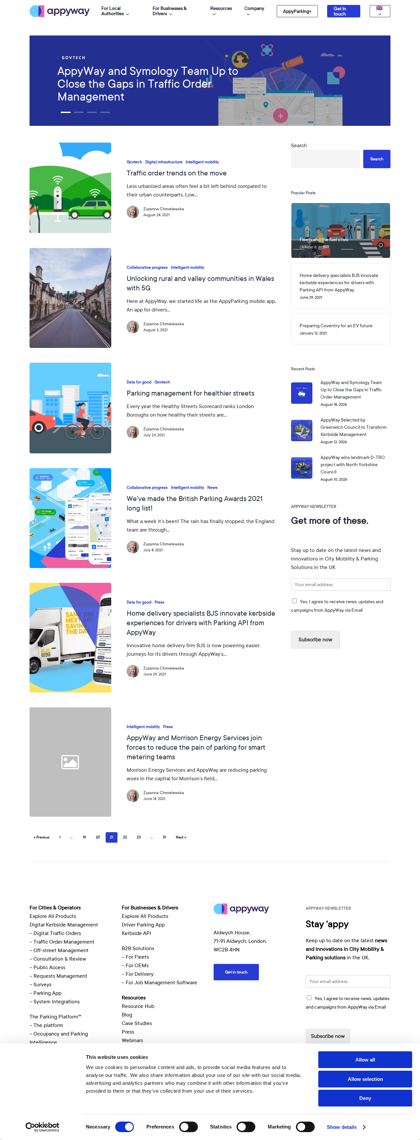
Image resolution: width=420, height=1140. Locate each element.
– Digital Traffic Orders (55, 933)
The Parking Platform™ (55, 1017)
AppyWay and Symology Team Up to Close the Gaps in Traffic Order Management (147, 84)
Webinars (132, 1040)
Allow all (365, 1059)
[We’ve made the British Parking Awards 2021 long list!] (70, 518)
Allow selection (365, 1079)
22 (125, 837)
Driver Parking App (143, 925)
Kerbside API (136, 933)
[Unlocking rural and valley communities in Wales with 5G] (70, 298)
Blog (127, 1015)
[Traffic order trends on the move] (70, 188)
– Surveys (41, 985)
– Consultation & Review (59, 959)
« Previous (42, 837)
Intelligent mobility (202, 162)
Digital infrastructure (163, 162)
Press (159, 602)
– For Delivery (138, 974)
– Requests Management (58, 976)
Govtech (134, 162)
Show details (342, 1127)
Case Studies (137, 1023)
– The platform (46, 1025)
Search (299, 145)
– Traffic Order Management (62, 942)
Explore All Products (53, 916)
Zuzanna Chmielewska (163, 209)
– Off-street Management (59, 950)
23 (139, 837)
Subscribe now (315, 640)
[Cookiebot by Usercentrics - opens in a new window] (42, 1127)
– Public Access (47, 967)
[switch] (188, 1127)
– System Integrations (55, 1002)
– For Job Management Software (159, 983)
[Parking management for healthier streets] (70, 408)
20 (98, 837)
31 (164, 837)
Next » (181, 837)
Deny (365, 1098)
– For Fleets (135, 957)
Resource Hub (138, 1006)
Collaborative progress (147, 267)
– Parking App (45, 993)
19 (84, 837)
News (212, 487)
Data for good (139, 382)
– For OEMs (135, 966)
